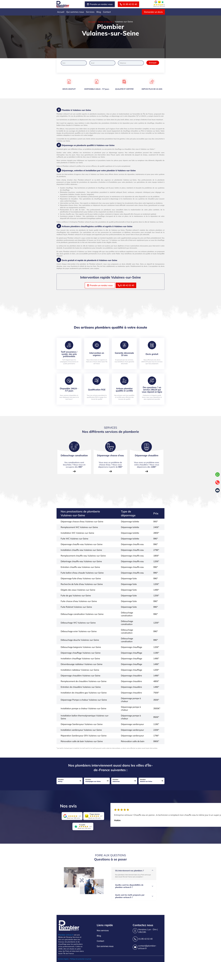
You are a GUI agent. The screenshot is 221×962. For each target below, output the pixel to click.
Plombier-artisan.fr (65, 935)
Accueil (60, 12)
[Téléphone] (217, 482)
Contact (107, 12)
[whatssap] (217, 474)
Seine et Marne (105, 21)
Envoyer (153, 62)
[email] (217, 490)
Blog (98, 12)
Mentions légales (63, 959)
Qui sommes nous (75, 12)
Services (90, 12)
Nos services (103, 930)
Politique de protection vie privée (80, 959)
